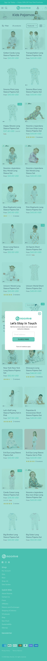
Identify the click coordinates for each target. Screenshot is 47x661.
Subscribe (23, 339)
